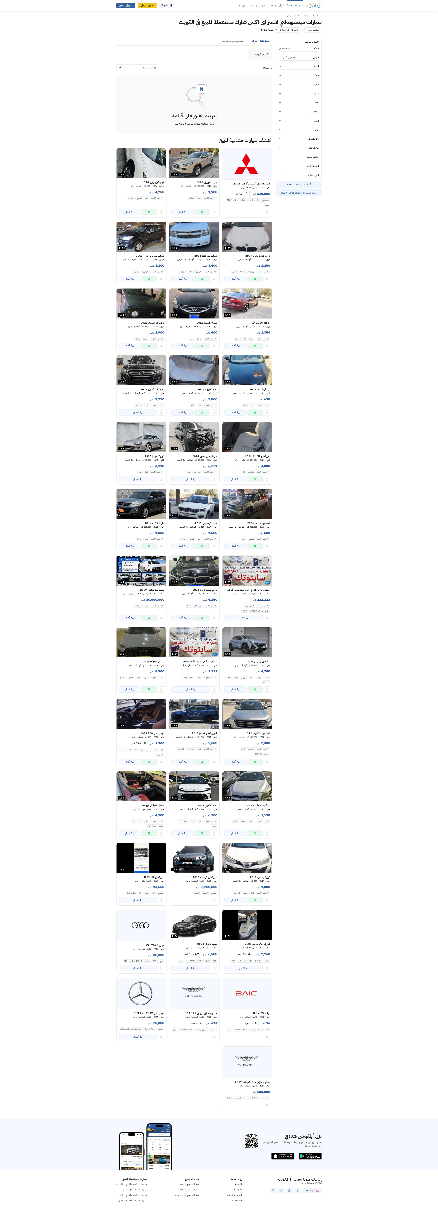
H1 (153, 893)
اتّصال (180, 212)
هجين (234, 271)
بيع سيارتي (146, 5)
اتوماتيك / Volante (187, 1029)
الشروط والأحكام (234, 1195)
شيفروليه (198, 271)
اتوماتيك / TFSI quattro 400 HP (136, 961)
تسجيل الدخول (125, 5)
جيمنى (138, 338)
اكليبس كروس (253, 200)
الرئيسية (238, 1184)
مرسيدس (144, 749)
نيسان (199, 338)
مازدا (146, 539)
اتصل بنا (238, 1189)
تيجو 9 (138, 677)
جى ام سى (197, 472)
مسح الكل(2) (266, 30)
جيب (199, 198)
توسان (205, 893)
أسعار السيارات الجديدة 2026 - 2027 (298, 193)
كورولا (193, 405)
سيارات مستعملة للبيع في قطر (133, 1195)
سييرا (188, 472)
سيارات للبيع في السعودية (187, 1195)
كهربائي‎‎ (244, 610)
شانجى (198, 677)
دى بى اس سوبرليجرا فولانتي (259, 610)
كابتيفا (243, 749)
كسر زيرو (130, 198)
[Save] (226, 152)
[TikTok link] (289, 1190)
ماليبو (243, 821)
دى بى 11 (201, 1029)
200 (136, 749)
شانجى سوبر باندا (187, 677)
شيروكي (192, 198)
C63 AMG (149, 1029)
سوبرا (139, 472)
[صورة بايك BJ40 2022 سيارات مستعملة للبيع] (247, 993)
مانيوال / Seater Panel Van (137, 893)
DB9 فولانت (252, 1097)
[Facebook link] (297, 1190)
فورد (146, 198)
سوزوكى (145, 338)
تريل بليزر (136, 271)
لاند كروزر (138, 405)
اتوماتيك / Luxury (245, 960)
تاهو (190, 271)
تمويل (267, 204)
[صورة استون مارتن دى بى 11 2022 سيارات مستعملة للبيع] (194, 993)
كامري (193, 821)
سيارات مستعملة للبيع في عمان (132, 1200)
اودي (161, 961)
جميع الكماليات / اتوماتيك (236, 1097)
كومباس (191, 539)
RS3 (154, 961)
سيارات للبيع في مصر (189, 1184)
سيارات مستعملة (295, 5)
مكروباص (138, 605)
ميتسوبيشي (265, 200)
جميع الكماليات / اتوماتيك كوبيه (131, 1029)
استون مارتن (250, 605)
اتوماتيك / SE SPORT (194, 960)
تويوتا (199, 405)
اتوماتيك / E (183, 821)
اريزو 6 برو (258, 960)
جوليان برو (137, 821)
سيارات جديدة (277, 5)
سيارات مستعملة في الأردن (135, 1189)
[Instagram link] (273, 1190)
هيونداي (251, 472)
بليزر (243, 539)
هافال (146, 821)
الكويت (312, 1190)
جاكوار (251, 338)
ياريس (245, 893)
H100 (242, 472)
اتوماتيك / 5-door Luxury (244, 1029)
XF (245, 338)
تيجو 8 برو (190, 749)
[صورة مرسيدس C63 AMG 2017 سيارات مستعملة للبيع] (141, 993)
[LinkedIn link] (281, 1190)
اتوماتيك (181, 749)
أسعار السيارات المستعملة (299, 184)
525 (241, 271)
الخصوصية (237, 1200)
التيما (192, 338)
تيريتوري (139, 198)
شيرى (146, 677)
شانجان (251, 677)
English (165, 5)
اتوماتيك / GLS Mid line (236, 200)
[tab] (260, 41)
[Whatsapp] (202, 212)
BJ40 (260, 1029)
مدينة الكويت (208, 198)
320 (189, 605)
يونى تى (243, 677)
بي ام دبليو (250, 271)
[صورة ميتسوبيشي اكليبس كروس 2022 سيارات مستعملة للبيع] (247, 163)
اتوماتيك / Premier (262, 753)
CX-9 (139, 539)
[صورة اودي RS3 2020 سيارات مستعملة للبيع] (141, 925)
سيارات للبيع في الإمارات (188, 1189)
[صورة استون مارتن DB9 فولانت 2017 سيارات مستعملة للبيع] (247, 1062)
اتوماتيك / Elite (232, 677)
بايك (267, 1029)
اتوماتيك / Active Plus (154, 826)
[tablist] (194, 41)
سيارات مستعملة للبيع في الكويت (131, 1184)
